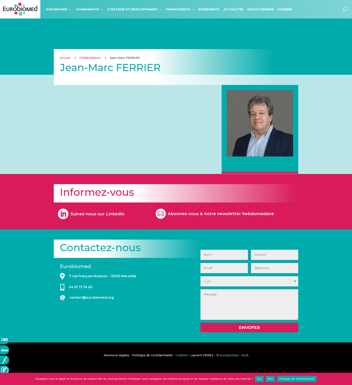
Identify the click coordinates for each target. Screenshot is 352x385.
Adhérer (285, 9)
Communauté (87, 9)
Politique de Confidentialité (152, 355)
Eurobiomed (57, 9)
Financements (178, 9)
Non (270, 378)
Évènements (209, 9)
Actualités (233, 9)
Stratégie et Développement (132, 9)
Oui (259, 378)
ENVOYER (249, 327)
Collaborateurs (90, 58)
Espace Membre (261, 9)
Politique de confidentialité (297, 378)
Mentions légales (116, 355)
